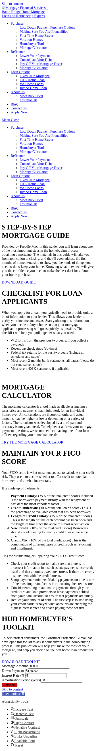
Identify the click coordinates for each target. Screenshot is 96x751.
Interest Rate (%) (13, 675)
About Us (18, 196)
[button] (19, 282)
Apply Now (19, 216)
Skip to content (12, 4)
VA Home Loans (32, 188)
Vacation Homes (31, 143)
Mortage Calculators (34, 152)
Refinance (18, 156)
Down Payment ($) (15, 671)
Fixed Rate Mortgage (35, 180)
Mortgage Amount (15, 666)
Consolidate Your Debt (36, 164)
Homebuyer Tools (32, 147)
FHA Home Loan (32, 184)
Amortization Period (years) (21, 680)
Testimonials (28, 204)
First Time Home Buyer (36, 139)
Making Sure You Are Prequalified (44, 135)
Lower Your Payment (35, 160)
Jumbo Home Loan (33, 192)
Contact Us (19, 212)
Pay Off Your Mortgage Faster (41, 168)
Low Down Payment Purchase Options (47, 131)
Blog (14, 208)
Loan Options (20, 176)
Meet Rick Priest (31, 200)
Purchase (17, 127)
